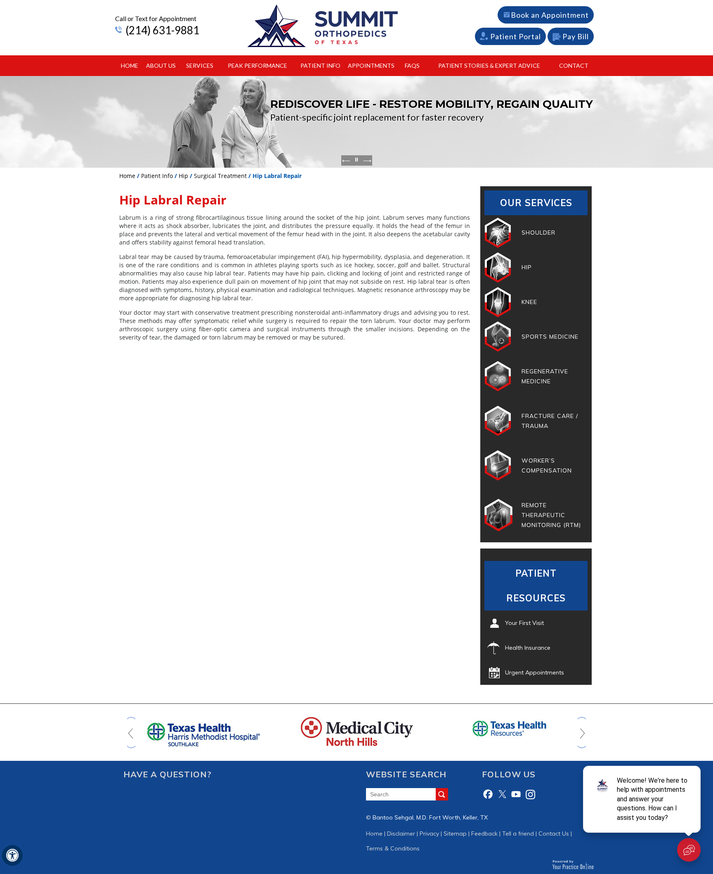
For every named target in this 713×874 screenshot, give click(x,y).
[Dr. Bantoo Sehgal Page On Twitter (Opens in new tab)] (502, 794)
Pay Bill (575, 36)
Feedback (484, 833)
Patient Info (320, 65)
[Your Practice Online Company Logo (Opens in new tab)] (573, 864)
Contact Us (553, 833)
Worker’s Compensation (547, 465)
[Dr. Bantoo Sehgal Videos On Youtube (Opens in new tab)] (516, 794)
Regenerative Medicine (545, 376)
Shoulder (538, 232)
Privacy (429, 833)
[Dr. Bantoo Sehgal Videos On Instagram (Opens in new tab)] (530, 794)
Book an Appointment (550, 14)
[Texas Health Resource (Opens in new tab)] (509, 728)
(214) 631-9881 (162, 30)
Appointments (371, 65)
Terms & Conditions (393, 848)
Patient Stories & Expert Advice (489, 65)
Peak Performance (257, 65)
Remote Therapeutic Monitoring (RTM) (551, 515)
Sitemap (455, 833)
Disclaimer (401, 833)
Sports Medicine (550, 336)
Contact (573, 65)
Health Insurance (527, 647)
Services (199, 65)
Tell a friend (518, 833)
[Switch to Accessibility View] (12, 855)
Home (129, 65)
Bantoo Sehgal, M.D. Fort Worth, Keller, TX (430, 817)
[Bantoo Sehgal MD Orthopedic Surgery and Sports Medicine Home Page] (323, 25)
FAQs (412, 65)
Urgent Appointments (534, 672)
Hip (183, 176)
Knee (529, 302)
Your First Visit (524, 623)
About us (161, 65)
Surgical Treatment (220, 176)
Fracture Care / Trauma (550, 421)
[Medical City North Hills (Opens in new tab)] (356, 731)
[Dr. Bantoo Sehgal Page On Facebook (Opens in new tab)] (488, 794)
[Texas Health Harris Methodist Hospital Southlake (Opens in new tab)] (203, 731)
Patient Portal (515, 36)
